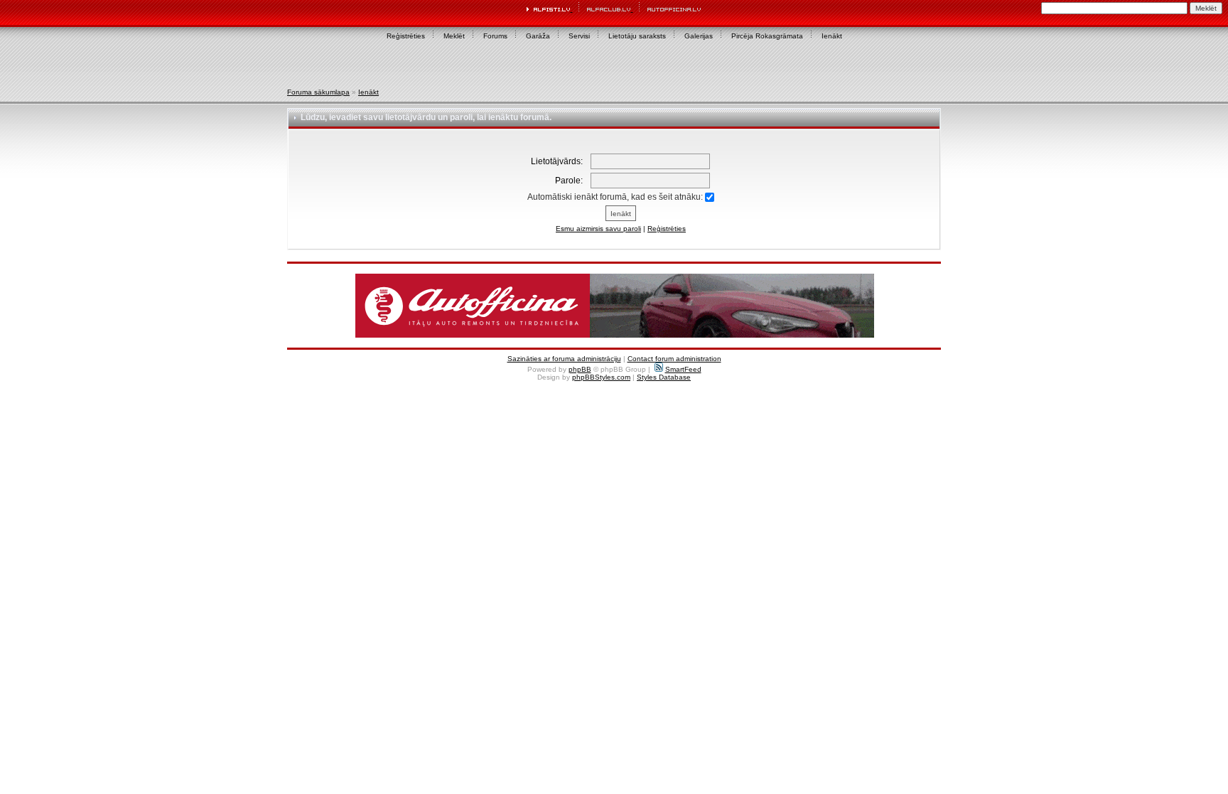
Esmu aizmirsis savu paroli (598, 228)
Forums (495, 36)
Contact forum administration (674, 359)
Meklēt (454, 36)
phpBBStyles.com (601, 377)
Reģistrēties (406, 36)
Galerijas (698, 36)
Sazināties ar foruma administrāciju (564, 359)
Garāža (538, 36)
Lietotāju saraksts (637, 36)
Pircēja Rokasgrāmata (767, 36)
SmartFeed (683, 369)
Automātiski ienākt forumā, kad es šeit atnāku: (616, 197)
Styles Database (664, 377)
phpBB (580, 369)
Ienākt (832, 36)
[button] (614, 305)
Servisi (579, 36)
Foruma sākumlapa (318, 92)
